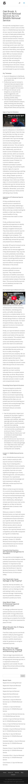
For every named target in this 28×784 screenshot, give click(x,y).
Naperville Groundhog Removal (12, 683)
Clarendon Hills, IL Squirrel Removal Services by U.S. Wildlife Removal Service (13, 758)
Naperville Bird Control (9, 688)
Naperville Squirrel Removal (11, 691)
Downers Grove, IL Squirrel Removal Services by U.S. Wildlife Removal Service (13, 750)
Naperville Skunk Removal (10, 694)
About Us (10, 772)
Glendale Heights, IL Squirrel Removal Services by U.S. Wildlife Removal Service (14, 743)
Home (4, 772)
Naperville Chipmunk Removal (12, 685)
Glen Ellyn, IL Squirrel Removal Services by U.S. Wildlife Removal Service (12, 736)
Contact (13, 774)
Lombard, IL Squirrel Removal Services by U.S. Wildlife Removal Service (12, 709)
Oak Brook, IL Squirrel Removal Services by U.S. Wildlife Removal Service (12, 702)
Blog (22, 772)
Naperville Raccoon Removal (11, 697)
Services (17, 772)
